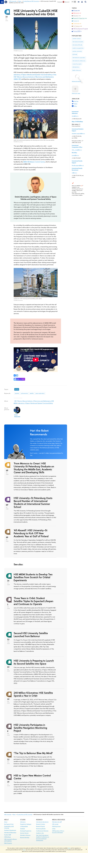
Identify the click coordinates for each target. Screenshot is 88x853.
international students (77, 41)
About (6, 819)
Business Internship (24, 837)
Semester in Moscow (25, 835)
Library (53, 828)
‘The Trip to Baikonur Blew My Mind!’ (33, 753)
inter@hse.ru (75, 116)
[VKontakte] (15, 375)
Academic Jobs (40, 833)
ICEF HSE (74, 54)
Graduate (22, 828)
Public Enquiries (8, 843)
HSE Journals (55, 824)
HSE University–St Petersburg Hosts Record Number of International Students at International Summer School (33, 502)
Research (39, 819)
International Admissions (75, 112)
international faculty (77, 45)
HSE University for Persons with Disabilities (10, 840)
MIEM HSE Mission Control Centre (34, 162)
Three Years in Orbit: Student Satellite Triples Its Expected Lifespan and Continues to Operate (33, 601)
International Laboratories (42, 822)
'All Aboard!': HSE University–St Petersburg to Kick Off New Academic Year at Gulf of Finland (31, 533)
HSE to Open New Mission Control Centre (32, 777)
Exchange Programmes (25, 831)
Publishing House (56, 826)
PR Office (74, 152)
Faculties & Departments (10, 830)
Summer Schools (24, 833)
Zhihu (75, 106)
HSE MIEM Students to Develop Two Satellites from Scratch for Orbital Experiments (33, 577)
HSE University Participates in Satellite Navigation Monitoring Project (30, 727)
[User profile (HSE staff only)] (82, 2)
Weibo (75, 103)
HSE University (7, 814)
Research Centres (40, 824)
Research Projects (40, 826)
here (69, 848)
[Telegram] (17, 375)
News (14, 814)
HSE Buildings (7, 837)
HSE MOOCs (75, 67)
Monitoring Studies (40, 828)
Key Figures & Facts (8, 824)
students (17, 393)
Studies (22, 819)
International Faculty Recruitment (77, 169)
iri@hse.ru (74, 173)
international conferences (78, 61)
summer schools (76, 38)
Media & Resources (58, 819)
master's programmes (78, 48)
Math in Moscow (76, 70)
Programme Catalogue (25, 824)
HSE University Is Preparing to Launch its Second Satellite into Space (34, 662)
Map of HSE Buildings (77, 121)
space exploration (40, 393)
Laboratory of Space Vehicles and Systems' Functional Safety (35, 403)
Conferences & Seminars (42, 831)
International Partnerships (10, 832)
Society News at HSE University (24, 814)
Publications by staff (57, 822)
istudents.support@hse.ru (78, 133)
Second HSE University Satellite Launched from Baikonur (31, 634)
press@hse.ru (75, 155)
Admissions (23, 822)
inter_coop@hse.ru (77, 150)
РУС (73, 1)
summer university (77, 51)
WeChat (76, 101)
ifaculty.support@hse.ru (78, 165)
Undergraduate (24, 826)
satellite (32, 393)
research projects (76, 64)
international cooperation (78, 57)
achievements (24, 393)
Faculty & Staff (7, 834)
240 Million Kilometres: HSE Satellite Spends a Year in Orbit (33, 694)
